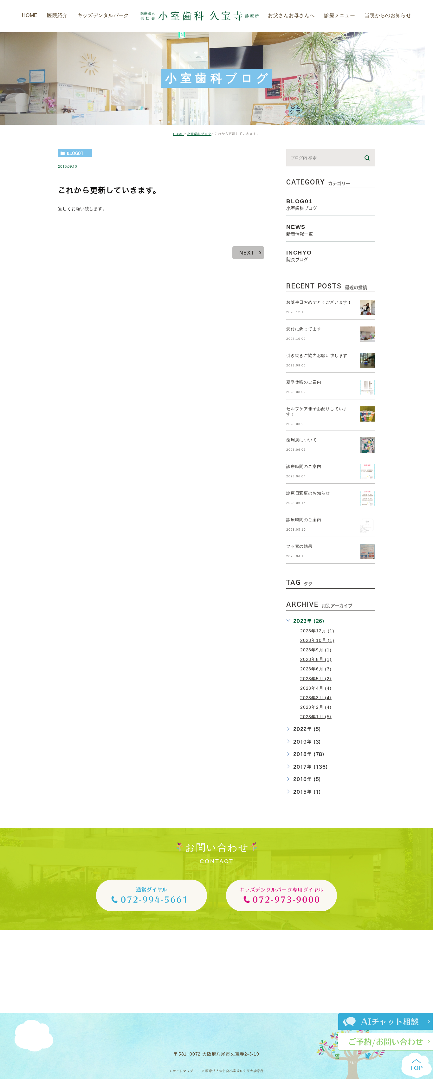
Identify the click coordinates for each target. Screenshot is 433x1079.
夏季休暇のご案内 (303, 382)
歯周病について (301, 440)
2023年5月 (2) (316, 678)
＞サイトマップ (181, 1071)
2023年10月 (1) (317, 640)
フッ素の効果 (299, 546)
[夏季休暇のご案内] (367, 387)
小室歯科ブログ (199, 134)
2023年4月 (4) (316, 687)
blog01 (75, 153)
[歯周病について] (367, 445)
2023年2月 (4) (316, 706)
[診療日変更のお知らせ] (367, 498)
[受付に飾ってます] (367, 334)
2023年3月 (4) (316, 697)
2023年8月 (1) (316, 659)
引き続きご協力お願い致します (316, 355)
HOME (178, 134)
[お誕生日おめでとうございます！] (367, 307)
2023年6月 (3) (316, 668)
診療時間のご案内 (303, 466)
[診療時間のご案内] (367, 471)
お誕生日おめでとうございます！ (319, 302)
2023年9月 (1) (316, 649)
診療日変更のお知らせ (308, 493)
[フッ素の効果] (367, 551)
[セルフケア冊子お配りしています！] (367, 414)
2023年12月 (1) (317, 630)
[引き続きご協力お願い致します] (367, 360)
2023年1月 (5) (316, 716)
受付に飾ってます (303, 329)
